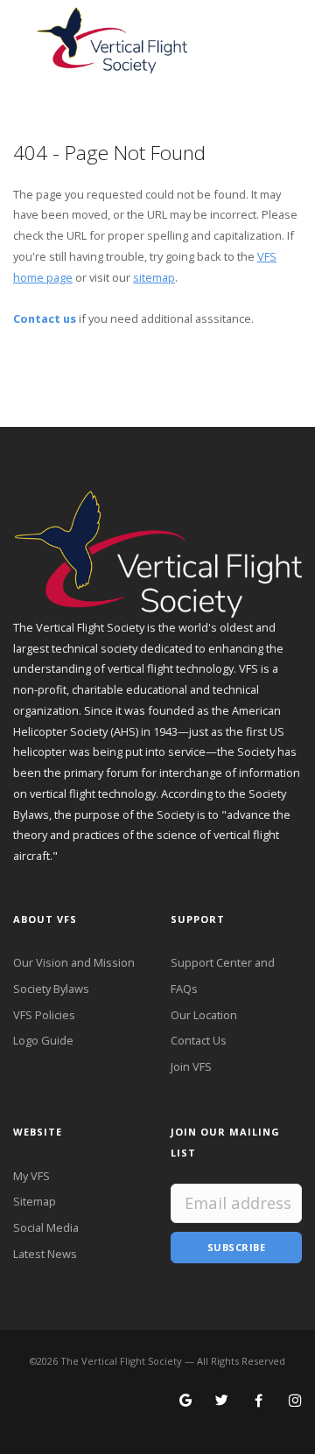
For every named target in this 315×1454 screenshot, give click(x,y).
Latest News (45, 1254)
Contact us (44, 318)
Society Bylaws (51, 988)
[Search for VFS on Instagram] (295, 1401)
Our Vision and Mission (74, 962)
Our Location (204, 1015)
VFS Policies (44, 1015)
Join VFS (191, 1066)
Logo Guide (43, 1040)
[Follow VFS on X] (221, 1401)
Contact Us (199, 1040)
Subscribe (236, 1247)
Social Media (46, 1227)
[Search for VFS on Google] (185, 1401)
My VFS (31, 1176)
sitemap (154, 277)
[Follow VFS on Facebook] (258, 1401)
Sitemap (34, 1201)
